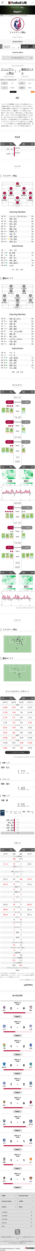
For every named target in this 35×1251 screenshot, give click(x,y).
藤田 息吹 (13, 229)
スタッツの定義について (27, 979)
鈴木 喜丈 (13, 224)
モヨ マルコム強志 (15, 331)
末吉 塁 (12, 234)
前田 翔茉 (13, 360)
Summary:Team (23, 1195)
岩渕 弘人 (13, 241)
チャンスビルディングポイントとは (24, 756)
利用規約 (4, 1237)
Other (3, 1226)
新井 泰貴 (13, 329)
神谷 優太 (13, 260)
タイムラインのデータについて (25, 607)
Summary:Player (7, 1201)
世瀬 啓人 (13, 365)
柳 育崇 (12, 253)
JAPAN (21, 1201)
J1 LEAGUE (4, 1212)
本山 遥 (12, 226)
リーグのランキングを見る (17, 752)
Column (4, 1207)
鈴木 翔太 (13, 326)
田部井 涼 (13, 231)
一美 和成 (13, 239)
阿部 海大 (13, 219)
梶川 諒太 (13, 336)
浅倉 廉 (12, 334)
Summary (4, 1222)
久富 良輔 (13, 321)
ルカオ (11, 265)
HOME (1, 15)
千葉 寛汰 (13, 341)
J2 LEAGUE (4, 1215)
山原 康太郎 (13, 358)
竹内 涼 (12, 255)
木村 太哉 (13, 236)
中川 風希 (13, 368)
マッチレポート (17, 58)
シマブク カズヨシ (15, 339)
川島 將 (12, 324)
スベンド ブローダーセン (18, 216)
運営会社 (25, 1237)
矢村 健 (12, 344)
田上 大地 (13, 221)
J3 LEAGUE (4, 1219)
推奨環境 (9, 1237)
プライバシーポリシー (17, 1237)
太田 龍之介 (13, 263)
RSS (33, 92)
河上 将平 (13, 363)
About (20, 1207)
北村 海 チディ (15, 319)
